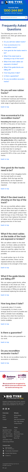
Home (4, 415)
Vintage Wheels (18, 423)
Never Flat (16, 438)
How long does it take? (12, 73)
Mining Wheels (17, 415)
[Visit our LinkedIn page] (6, 409)
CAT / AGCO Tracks (7, 434)
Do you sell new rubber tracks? (15, 42)
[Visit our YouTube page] (8, 409)
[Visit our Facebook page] (3, 409)
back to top (5, 107)
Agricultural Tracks (7, 430)
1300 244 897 (13, 10)
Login (5, 467)
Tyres (15, 430)
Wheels (16, 417)
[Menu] (2, 2)
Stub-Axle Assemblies (19, 419)
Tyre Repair (17, 436)
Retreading (16, 432)
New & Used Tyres (18, 434)
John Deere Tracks (7, 439)
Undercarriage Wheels (8, 441)
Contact (4, 419)
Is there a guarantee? (11, 76)
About (4, 417)
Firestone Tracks (7, 432)
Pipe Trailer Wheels (19, 421)
